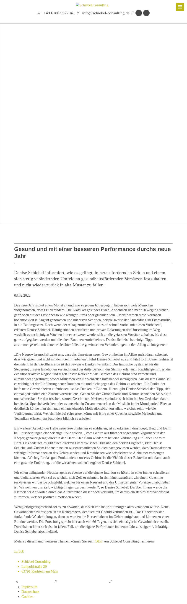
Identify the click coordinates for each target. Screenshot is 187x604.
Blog (98, 541)
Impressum (29, 587)
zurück (19, 551)
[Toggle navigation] (180, 7)
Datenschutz (30, 592)
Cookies (27, 597)
